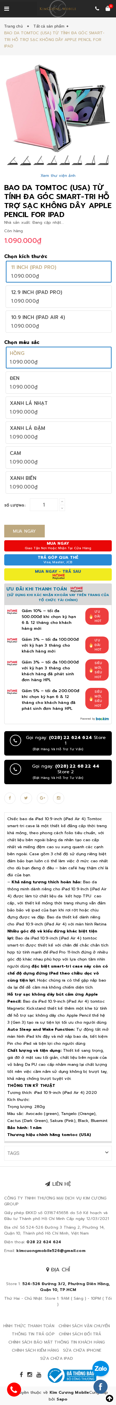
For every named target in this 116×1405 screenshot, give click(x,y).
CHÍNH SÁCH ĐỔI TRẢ (80, 1334)
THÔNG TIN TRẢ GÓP (33, 1334)
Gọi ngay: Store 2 (65, 771)
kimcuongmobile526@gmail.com (50, 1251)
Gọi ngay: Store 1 (66, 743)
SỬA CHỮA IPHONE (82, 1350)
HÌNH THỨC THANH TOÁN (28, 1326)
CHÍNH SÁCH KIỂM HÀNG (35, 1350)
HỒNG (17, 353)
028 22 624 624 (43, 1242)
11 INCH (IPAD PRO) (34, 267)
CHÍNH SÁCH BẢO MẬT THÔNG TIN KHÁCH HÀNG (56, 1342)
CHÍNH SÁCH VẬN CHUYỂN (84, 1326)
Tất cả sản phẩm (49, 26)
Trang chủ (14, 26)
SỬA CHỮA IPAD (56, 1358)
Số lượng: (15, 505)
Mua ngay (24, 531)
